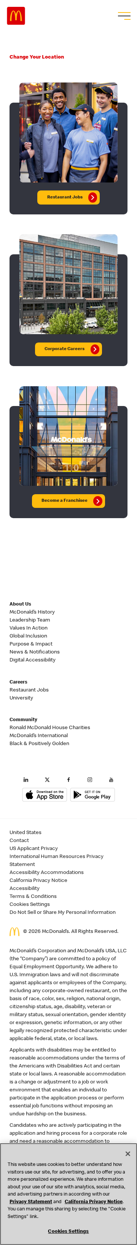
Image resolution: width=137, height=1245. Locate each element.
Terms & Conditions (33, 896)
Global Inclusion (28, 636)
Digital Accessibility (33, 660)
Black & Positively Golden (39, 744)
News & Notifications (35, 652)
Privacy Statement (31, 1202)
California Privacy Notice (38, 880)
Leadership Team (30, 620)
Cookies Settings (30, 904)
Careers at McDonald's (16, 16)
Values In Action (29, 628)
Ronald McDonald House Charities (50, 728)
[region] (68, 1194)
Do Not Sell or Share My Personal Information (63, 912)
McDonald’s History (32, 612)
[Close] (127, 1153)
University (21, 698)
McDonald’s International (39, 736)
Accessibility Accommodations (47, 872)
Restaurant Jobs (29, 690)
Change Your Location (37, 57)
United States (25, 833)
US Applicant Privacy (34, 849)
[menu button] (123, 16)
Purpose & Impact (31, 644)
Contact (19, 841)
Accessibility (25, 888)
